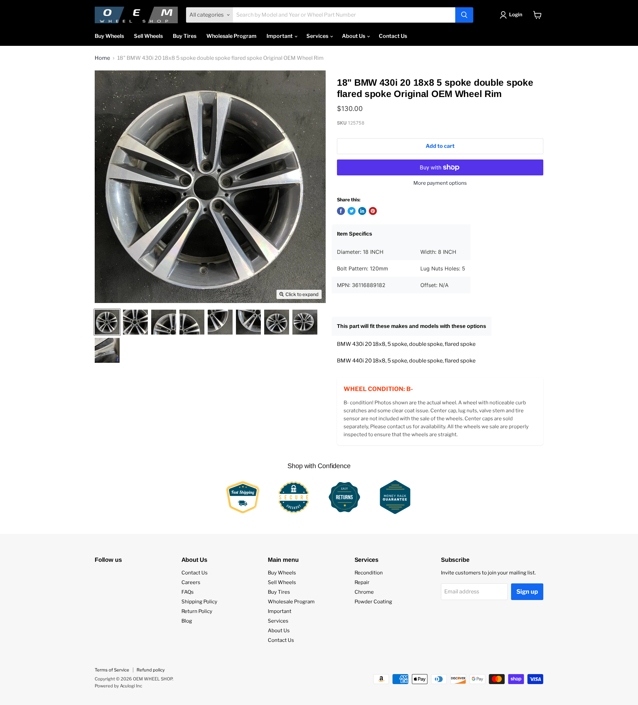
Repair (362, 582)
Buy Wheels (109, 36)
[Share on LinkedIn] (362, 211)
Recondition (369, 573)
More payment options (440, 183)
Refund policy (151, 669)
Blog (186, 621)
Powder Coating (373, 602)
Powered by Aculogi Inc (118, 685)
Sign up (527, 591)
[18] (107, 322)
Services (317, 36)
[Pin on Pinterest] (373, 211)
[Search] (464, 15)
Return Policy (196, 611)
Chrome (364, 592)
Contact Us (393, 36)
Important (280, 36)
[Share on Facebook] (341, 211)
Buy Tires (184, 36)
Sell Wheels (148, 36)
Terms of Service (112, 669)
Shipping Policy (199, 602)
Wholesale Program (231, 36)
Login (515, 15)
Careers (190, 582)
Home (102, 58)
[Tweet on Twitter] (352, 211)
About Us (354, 36)
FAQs (187, 592)
